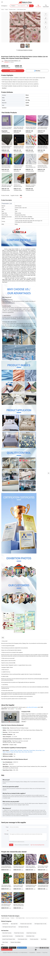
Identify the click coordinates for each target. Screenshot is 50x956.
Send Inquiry (13, 70)
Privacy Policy (44, 952)
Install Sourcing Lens (7, 949)
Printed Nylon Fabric (19, 936)
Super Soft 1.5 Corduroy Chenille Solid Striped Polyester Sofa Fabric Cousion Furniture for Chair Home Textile (30, 185)
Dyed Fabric (20, 750)
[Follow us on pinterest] (48, 947)
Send (11, 844)
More (2, 944)
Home (2, 9)
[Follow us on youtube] (46, 947)
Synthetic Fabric (12, 9)
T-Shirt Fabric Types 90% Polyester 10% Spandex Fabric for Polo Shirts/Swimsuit (18, 128)
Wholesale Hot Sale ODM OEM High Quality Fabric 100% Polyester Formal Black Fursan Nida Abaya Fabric (19, 147)
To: (7, 830)
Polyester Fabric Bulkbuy (16, 942)
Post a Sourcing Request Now (37, 844)
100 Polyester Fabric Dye (23, 926)
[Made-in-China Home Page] (25, 2)
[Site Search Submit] (31, 5)
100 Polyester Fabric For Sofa (40, 923)
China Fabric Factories (6, 933)
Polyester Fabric (13, 750)
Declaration (39, 952)
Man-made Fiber (14, 923)
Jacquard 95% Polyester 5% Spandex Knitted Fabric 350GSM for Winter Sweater (19, 166)
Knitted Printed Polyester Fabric (8, 939)
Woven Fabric (25, 752)
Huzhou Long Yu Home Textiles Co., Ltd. (12, 60)
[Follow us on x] (42, 947)
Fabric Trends (5, 942)
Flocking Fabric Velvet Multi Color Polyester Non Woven (43, 166)
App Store (4, 947)
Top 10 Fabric (43, 939)
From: (7, 827)
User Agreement (32, 952)
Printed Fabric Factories (19, 933)
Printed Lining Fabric (34, 939)
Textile (6, 9)
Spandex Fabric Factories (7, 936)
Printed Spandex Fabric (22, 939)
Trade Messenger (22, 947)
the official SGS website (32, 707)
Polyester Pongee (9, 752)
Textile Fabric (26, 750)
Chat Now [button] (38, 70)
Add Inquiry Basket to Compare (25, 50)
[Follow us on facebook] (40, 947)
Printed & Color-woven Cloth (26, 923)
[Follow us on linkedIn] (35, 949)
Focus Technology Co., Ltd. (16, 952)
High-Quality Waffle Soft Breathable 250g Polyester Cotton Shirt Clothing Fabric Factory (43, 147)
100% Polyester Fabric (21, 9)
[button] (2, 2)
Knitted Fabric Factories (31, 933)
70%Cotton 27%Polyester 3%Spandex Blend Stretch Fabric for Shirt (7, 128)
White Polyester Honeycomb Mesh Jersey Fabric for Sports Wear (31, 166)
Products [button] (13, 5)
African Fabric (39, 750)
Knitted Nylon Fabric (30, 936)
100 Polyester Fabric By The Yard (9, 926)
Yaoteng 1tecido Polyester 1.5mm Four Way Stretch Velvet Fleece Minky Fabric (31, 128)
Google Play (12, 947)
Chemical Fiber (5, 923)
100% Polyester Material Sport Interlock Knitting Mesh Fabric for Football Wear (43, 128)
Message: (6, 834)
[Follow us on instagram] (44, 947)
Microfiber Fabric (17, 752)
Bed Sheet (30, 752)
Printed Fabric (32, 750)
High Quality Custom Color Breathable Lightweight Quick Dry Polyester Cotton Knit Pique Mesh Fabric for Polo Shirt (7, 185)
